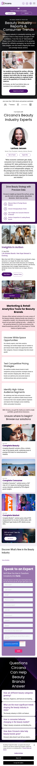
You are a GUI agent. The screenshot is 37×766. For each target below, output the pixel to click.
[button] (27, 3)
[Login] (23, 3)
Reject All (18, 758)
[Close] (34, 745)
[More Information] (5, 204)
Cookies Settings (18, 753)
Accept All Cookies (18, 762)
